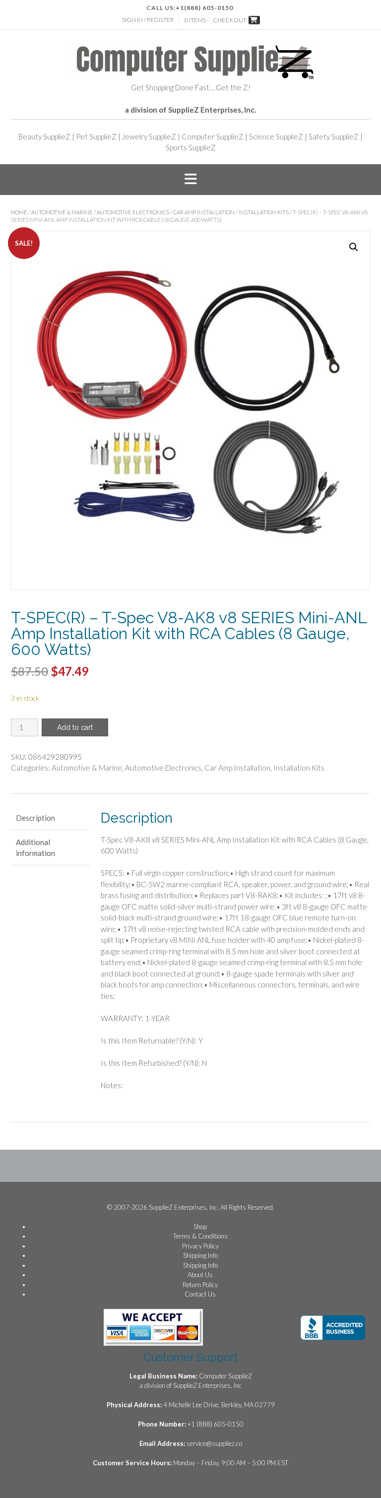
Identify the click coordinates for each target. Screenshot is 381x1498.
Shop (200, 1227)
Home (19, 212)
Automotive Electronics (133, 212)
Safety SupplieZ (334, 136)
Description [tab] (35, 817)
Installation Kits (264, 212)
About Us (200, 1275)
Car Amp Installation (204, 212)
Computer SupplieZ (213, 136)
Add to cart (75, 727)
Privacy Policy (200, 1246)
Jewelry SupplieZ (149, 136)
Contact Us (200, 1294)
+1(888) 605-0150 (204, 7)
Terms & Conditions (200, 1236)
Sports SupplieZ (191, 147)
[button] (190, 179)
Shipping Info (200, 1255)
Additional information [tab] (35, 848)
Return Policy (200, 1285)
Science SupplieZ (276, 136)
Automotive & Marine (62, 212)
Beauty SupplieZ (44, 136)
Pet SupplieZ (96, 136)
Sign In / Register (148, 19)
